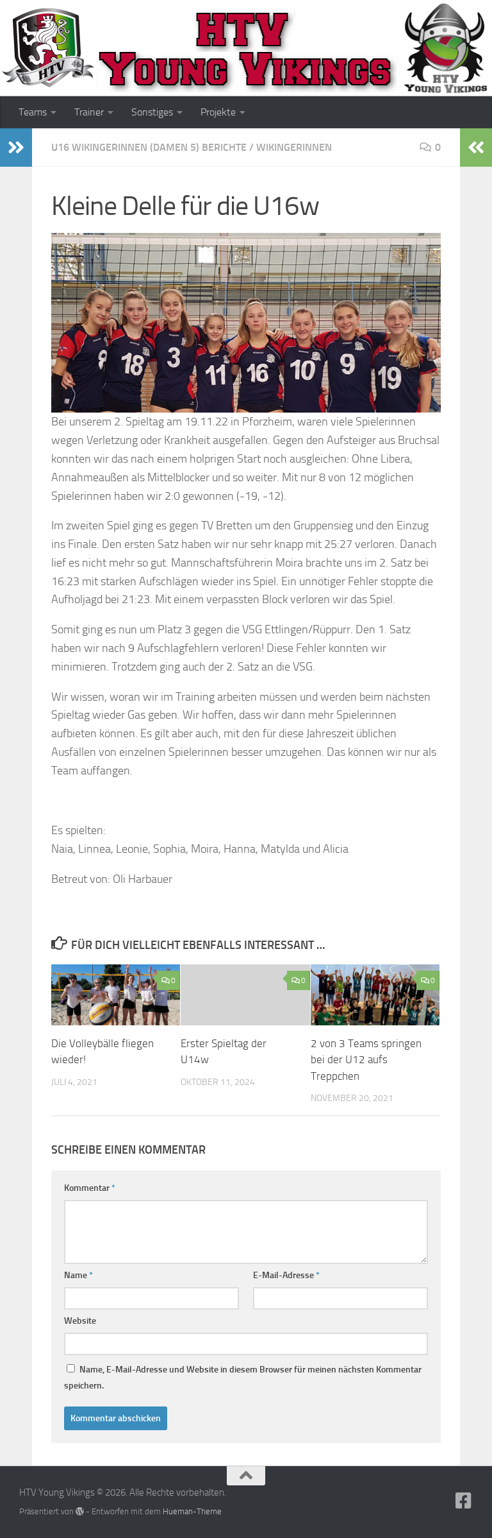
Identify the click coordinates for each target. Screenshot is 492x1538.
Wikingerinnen (294, 147)
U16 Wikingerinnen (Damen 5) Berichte (149, 147)
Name (78, 1275)
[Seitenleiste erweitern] (16, 147)
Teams (33, 112)
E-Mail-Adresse (286, 1275)
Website (80, 1320)
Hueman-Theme (192, 1511)
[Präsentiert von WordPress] (80, 1511)
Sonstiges (152, 112)
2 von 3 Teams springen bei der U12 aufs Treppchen (366, 1059)
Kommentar (89, 1188)
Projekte (218, 112)
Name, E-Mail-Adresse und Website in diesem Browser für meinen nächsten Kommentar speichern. (243, 1377)
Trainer (89, 112)
